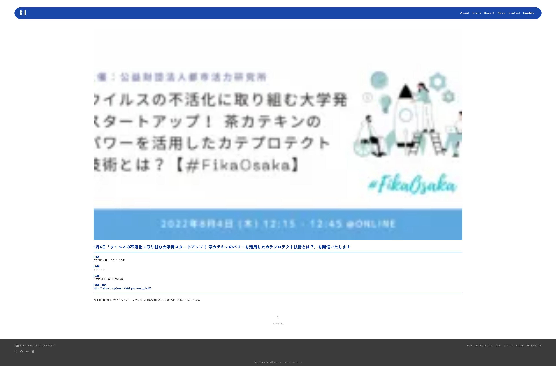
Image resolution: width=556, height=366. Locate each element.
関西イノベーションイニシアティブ (34, 345)
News (501, 13)
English (528, 13)
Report (489, 13)
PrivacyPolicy (534, 345)
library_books (33, 351)
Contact (514, 13)
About (465, 13)
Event (476, 13)
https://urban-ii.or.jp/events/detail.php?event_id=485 (122, 288)
